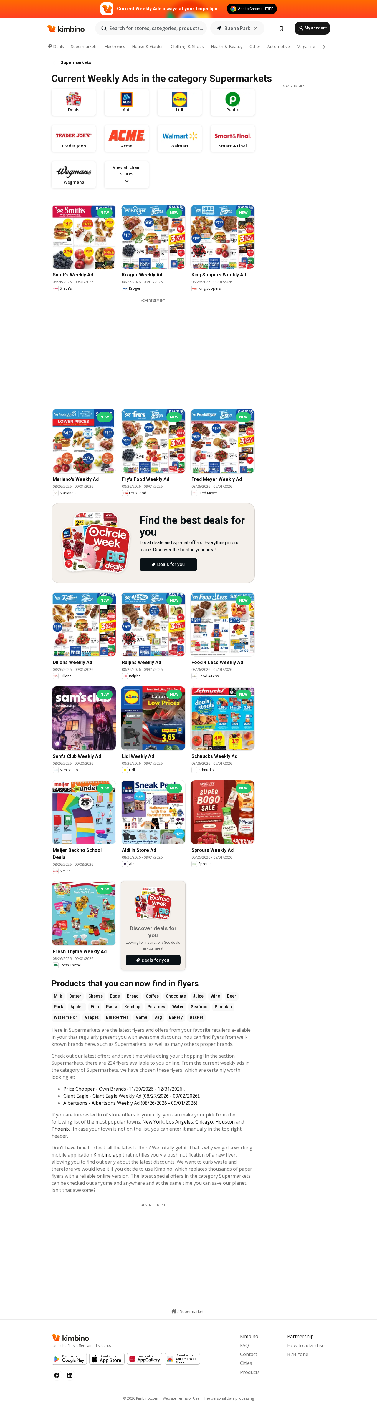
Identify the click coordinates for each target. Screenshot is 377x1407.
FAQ (244, 1345)
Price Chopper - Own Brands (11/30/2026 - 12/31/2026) (123, 1089)
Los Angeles (179, 1122)
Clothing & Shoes (187, 46)
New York (153, 1122)
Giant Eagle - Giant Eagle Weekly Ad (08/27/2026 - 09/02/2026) (131, 1096)
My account (315, 28)
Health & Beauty (226, 46)
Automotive (278, 46)
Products (250, 1372)
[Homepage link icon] (173, 1311)
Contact (248, 1354)
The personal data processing (229, 1398)
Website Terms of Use (181, 1398)
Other (254, 46)
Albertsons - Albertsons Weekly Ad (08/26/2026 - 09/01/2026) (130, 1103)
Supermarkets (84, 46)
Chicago (204, 1122)
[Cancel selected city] (256, 28)
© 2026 (140, 1398)
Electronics (115, 46)
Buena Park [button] (237, 28)
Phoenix (61, 1129)
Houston (225, 1122)
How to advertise (306, 1345)
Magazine (306, 46)
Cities (246, 1363)
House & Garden (148, 46)
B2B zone (297, 1354)
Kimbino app (107, 1155)
